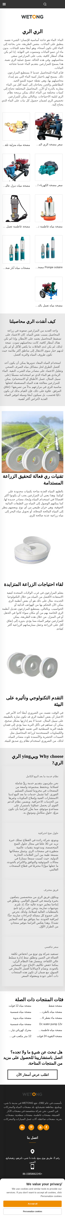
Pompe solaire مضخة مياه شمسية (41, 267)
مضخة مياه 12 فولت (20, 1005)
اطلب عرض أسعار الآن (32, 1074)
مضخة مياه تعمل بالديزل (48, 305)
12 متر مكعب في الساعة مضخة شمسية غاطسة (20, 1036)
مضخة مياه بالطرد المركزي (52, 1012)
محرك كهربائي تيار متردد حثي (21, 1030)
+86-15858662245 (32, 1173)
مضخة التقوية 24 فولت (49, 1036)
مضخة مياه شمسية (20, 1011)
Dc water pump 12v (50, 1024)
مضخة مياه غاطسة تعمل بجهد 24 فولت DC (36, 226)
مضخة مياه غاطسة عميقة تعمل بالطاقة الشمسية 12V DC (52, 1030)
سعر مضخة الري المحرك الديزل (43, 144)
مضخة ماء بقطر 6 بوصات (52, 1018)
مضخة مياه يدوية (22, 1017)
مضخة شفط (55, 1005)
